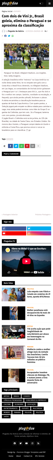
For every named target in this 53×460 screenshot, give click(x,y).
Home (11, 456)
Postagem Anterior (10, 215)
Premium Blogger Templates (28, 452)
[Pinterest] (27, 146)
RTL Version (39, 456)
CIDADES (26, 396)
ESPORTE (17, 11)
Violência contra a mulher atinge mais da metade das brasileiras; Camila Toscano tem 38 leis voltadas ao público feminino (38, 355)
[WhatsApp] (13, 36)
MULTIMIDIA (37, 408)
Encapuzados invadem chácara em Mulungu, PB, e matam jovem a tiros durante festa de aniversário (38, 377)
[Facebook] (5, 36)
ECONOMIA (19, 404)
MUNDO (7, 412)
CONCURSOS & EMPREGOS (36, 400)
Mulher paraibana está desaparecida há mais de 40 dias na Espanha (38, 313)
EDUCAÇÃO (31, 404)
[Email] (32, 146)
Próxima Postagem (42, 215)
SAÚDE (6, 417)
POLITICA (39, 412)
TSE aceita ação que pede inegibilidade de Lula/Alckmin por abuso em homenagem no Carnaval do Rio (38, 334)
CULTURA (7, 404)
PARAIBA (17, 412)
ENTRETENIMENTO (11, 408)
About (18, 456)
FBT (44, 452)
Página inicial (7, 11)
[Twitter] (9, 36)
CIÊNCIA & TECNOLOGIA (13, 400)
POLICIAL (28, 412)
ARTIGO (6, 396)
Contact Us (28, 456)
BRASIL (16, 396)
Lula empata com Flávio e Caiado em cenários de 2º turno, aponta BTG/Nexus (38, 294)
